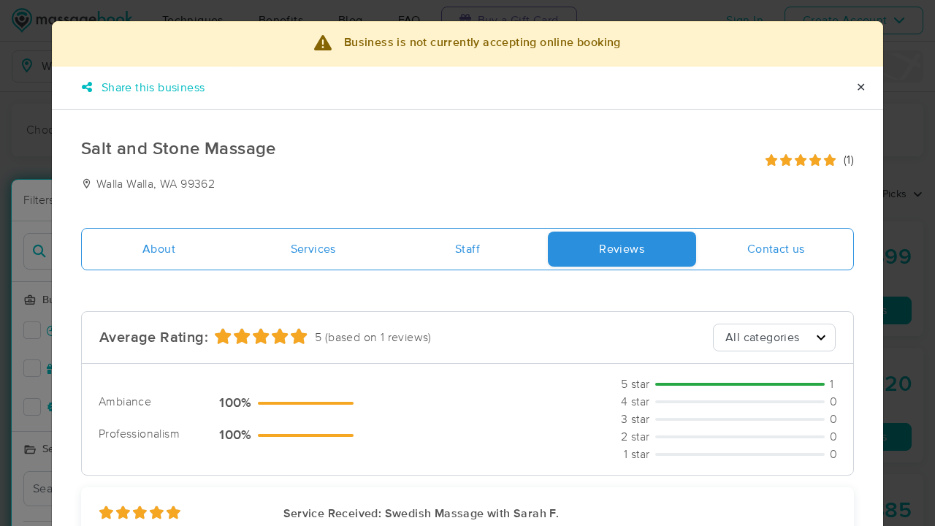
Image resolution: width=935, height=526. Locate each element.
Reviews (621, 249)
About (158, 249)
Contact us (776, 249)
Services (313, 249)
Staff (467, 249)
